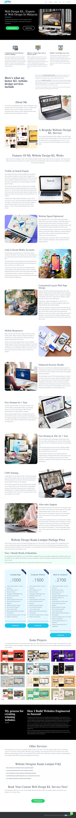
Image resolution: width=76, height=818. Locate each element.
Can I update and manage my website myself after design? (18, 778)
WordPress (64, 301)
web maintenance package (21, 492)
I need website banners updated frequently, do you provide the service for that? (23, 775)
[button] (38, 768)
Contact (51, 815)
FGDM (45, 815)
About (48, 815)
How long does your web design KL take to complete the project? (19, 767)
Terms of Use (61, 815)
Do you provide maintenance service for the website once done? (19, 770)
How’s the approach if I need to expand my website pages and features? (21, 773)
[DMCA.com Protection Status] (68, 815)
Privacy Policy (56, 815)
